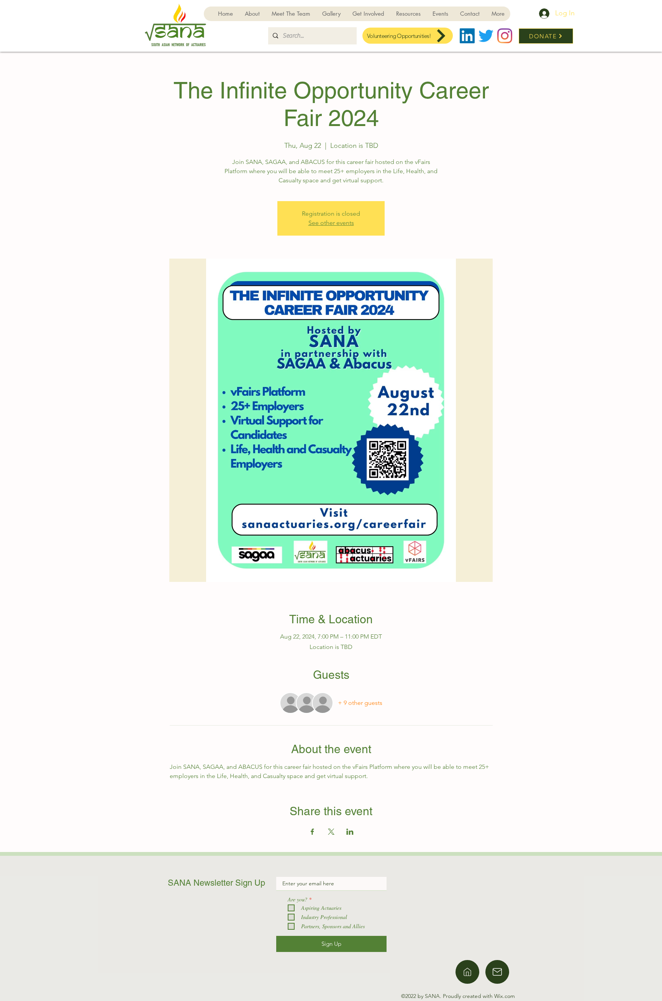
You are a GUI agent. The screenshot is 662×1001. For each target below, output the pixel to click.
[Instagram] (504, 35)
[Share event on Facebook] (312, 832)
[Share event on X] (331, 832)
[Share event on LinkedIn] (350, 832)
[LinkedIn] (467, 35)
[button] (368, 14)
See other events (331, 222)
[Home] (467, 972)
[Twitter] (485, 35)
